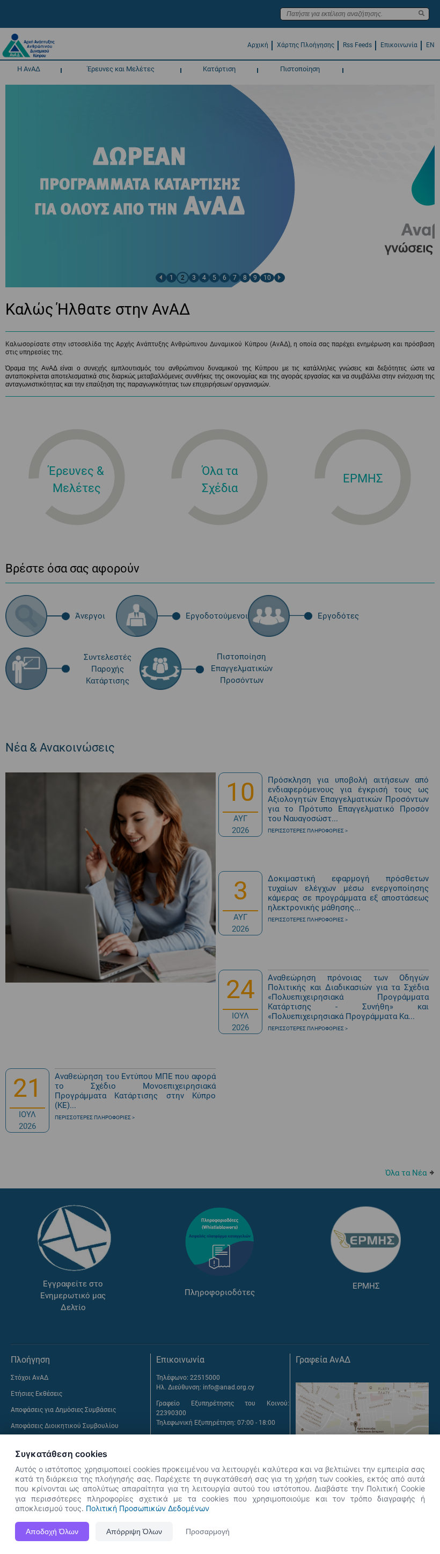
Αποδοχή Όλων (52, 1531)
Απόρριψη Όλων (134, 1531)
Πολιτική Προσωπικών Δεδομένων (147, 1508)
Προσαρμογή (208, 1531)
